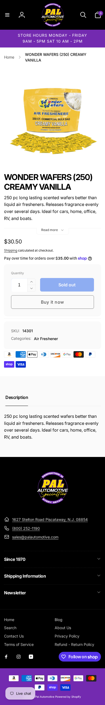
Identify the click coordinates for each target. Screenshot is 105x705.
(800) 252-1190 (26, 528)
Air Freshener (46, 338)
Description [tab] (16, 397)
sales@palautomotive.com (35, 537)
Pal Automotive (44, 696)
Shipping (10, 250)
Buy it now (52, 302)
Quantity (17, 273)
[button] (7, 15)
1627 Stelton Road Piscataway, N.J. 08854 (50, 519)
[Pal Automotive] (52, 506)
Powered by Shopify (68, 696)
